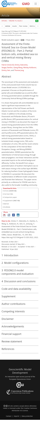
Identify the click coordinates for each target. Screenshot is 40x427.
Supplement (8, 201)
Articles (4, 21)
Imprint (16, 416)
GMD (26, 4)
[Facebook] (13, 215)
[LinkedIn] (18, 215)
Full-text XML (8, 194)
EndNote (7, 207)
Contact (8, 416)
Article (7, 26)
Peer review (23, 26)
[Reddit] (8, 215)
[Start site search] (36, 21)
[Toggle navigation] (35, 4)
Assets (14, 26)
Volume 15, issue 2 (15, 21)
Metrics (32, 26)
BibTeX (6, 204)
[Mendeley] (4, 215)
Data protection (27, 416)
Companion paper (10, 197)
